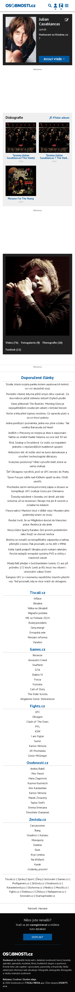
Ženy (39, 879)
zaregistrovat (38, 924)
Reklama (7, 979)
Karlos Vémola (37, 746)
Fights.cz (37, 706)
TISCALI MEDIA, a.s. (34, 982)
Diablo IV (37, 674)
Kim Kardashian (38, 788)
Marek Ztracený (37, 797)
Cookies (17, 979)
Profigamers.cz (20, 883)
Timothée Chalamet (37, 812)
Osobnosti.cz (37, 762)
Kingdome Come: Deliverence (37, 699)
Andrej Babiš (37, 768)
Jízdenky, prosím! (37, 869)
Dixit (37, 849)
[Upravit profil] (66, 20)
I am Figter (37, 736)
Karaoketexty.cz (16, 887)
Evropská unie (37, 632)
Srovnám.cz (26, 895)
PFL (37, 726)
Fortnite (37, 684)
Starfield (37, 665)
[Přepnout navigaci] (55, 5)
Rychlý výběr (53, 59)
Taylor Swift (37, 802)
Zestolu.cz (37, 819)
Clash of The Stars (37, 721)
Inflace (38, 598)
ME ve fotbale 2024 (37, 618)
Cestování (49, 879)
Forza (37, 679)
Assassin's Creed (37, 660)
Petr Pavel (37, 773)
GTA (37, 669)
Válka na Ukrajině (37, 608)
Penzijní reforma (37, 637)
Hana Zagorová (37, 778)
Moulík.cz (61, 887)
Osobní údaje (29, 979)
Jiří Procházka (38, 750)
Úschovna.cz (35, 887)
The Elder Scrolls (38, 694)
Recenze (37, 655)
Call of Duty (37, 689)
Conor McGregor (37, 755)
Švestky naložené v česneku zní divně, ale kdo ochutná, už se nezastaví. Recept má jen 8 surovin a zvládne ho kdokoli (37, 501)
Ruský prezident (37, 622)
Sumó (37, 741)
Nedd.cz (49, 887)
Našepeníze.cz (56, 891)
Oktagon (37, 716)
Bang (37, 830)
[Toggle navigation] (66, 5)
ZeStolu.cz (38, 883)
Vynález (37, 642)
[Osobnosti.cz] (20, 5)
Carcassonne (37, 825)
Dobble (37, 845)
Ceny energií (37, 627)
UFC (37, 712)
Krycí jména (37, 854)
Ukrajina (37, 603)
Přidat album (60, 117)
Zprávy (21, 879)
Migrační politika (37, 613)
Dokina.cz (27, 891)
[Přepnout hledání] (50, 5)
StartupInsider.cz (45, 895)
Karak (37, 864)
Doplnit (37, 937)
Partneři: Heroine (37, 908)
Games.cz (37, 649)
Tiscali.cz (37, 592)
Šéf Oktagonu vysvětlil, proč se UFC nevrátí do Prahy (37, 471)
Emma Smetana (37, 807)
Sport (31, 879)
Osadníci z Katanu (37, 835)
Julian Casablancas (49, 21)
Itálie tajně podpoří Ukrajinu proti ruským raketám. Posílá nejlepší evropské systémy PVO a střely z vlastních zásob (37, 553)
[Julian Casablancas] (21, 39)
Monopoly (37, 840)
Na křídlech (37, 859)
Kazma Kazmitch (38, 783)
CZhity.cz (40, 891)
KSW (37, 731)
